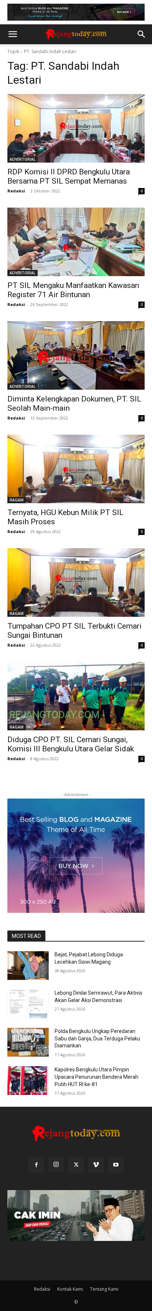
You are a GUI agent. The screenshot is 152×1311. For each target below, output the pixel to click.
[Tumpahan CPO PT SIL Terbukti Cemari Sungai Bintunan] (76, 582)
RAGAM (17, 500)
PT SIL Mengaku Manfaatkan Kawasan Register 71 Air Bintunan (73, 290)
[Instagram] (56, 1164)
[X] (76, 1165)
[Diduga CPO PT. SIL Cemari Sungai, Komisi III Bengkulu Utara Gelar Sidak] (76, 696)
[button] (12, 34)
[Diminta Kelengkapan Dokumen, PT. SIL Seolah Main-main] (76, 355)
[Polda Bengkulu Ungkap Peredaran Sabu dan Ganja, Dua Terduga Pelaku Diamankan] (28, 1042)
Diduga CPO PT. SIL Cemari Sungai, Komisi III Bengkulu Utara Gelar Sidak (70, 744)
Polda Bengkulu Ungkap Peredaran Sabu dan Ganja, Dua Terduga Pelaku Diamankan (97, 1038)
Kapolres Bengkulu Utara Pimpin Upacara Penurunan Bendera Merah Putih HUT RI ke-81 (96, 1077)
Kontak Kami (70, 1289)
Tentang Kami (104, 1289)
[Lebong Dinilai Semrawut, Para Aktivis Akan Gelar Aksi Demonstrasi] (28, 1004)
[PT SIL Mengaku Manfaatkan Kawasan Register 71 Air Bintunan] (76, 242)
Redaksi (16, 191)
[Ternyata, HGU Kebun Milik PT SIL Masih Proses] (76, 469)
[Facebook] (36, 1165)
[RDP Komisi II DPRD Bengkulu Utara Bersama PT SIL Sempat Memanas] (76, 128)
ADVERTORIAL (22, 159)
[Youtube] (115, 1165)
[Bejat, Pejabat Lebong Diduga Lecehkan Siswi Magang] (28, 965)
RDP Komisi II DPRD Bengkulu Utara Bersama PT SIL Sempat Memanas (68, 176)
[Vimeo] (96, 1165)
